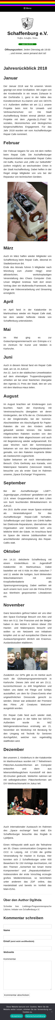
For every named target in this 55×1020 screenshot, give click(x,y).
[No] (51, 1011)
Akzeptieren (16, 1016)
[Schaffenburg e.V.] (27, 23)
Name (6, 930)
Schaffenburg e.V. (27, 33)
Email (18, 941)
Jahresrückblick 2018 (25, 68)
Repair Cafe (18, 154)
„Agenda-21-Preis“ (36, 119)
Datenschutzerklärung (35, 1016)
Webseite (8, 952)
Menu (28, 8)
